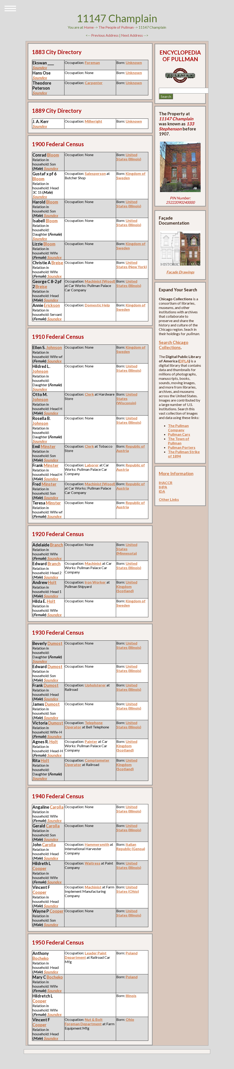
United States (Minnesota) (126, 548)
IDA (162, 491)
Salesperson (95, 173)
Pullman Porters (181, 447)
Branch (56, 544)
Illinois (131, 995)
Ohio (130, 1019)
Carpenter (94, 82)
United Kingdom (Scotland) (126, 586)
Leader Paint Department (85, 955)
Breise (57, 262)
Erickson (52, 305)
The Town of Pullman (178, 440)
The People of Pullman (116, 27)
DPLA (184, 361)
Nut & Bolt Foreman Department (84, 1021)
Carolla (57, 807)
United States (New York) (131, 264)
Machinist (93, 563)
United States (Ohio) (127, 889)
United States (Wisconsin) (126, 398)
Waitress (92, 863)
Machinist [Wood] (100, 281)
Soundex (39, 67)
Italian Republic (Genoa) (130, 846)
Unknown (134, 62)
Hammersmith (97, 844)
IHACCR (165, 482)
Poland (132, 953)
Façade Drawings (180, 272)
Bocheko (40, 958)
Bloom (53, 154)
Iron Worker (95, 582)
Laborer (92, 465)
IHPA (163, 487)
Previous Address (105, 35)
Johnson (54, 347)
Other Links (169, 499)
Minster (48, 446)
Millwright (93, 121)
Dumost (55, 643)
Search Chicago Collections (173, 345)
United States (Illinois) (128, 156)
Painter (91, 741)
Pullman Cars (179, 434)
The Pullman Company (178, 427)
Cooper (39, 868)
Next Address (132, 35)
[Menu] (10, 8)
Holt (52, 582)
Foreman (92, 62)
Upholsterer (95, 685)
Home (89, 27)
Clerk (89, 394)
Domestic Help (97, 305)
